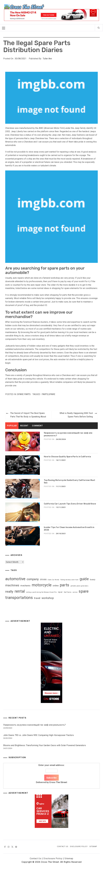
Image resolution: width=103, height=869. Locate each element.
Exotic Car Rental (53, 580)
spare (52, 394)
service (75, 592)
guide (84, 579)
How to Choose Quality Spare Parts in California (67, 457)
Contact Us (62, 846)
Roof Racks (67, 592)
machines (12, 585)
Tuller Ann (47, 58)
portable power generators (79, 586)
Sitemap (93, 846)
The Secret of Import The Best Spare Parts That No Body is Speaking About (28, 415)
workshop (48, 598)
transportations (19, 597)
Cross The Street (58, 782)
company (33, 579)
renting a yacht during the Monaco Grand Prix (41, 592)
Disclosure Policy (79, 846)
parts (45, 394)
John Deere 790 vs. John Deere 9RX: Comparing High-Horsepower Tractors (38, 735)
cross (43, 579)
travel (37, 598)
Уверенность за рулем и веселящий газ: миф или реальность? (34, 725)
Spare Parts (24, 394)
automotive (15, 579)
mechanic (25, 585)
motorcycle (42, 585)
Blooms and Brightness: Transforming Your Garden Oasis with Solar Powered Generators (44, 745)
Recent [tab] (24, 426)
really (9, 591)
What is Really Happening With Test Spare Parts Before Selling (76, 415)
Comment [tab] (37, 426)
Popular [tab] (12, 426)
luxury (92, 579)
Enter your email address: (51, 774)
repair (60, 592)
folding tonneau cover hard (69, 580)
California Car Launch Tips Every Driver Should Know (70, 504)
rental (20, 591)
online (56, 585)
